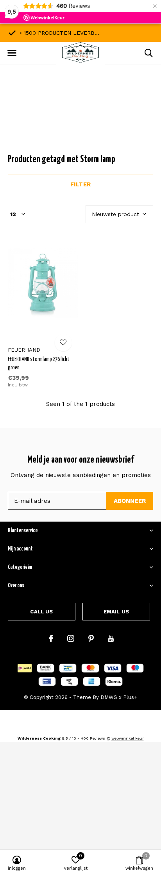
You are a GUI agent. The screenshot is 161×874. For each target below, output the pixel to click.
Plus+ (130, 697)
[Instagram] (70, 638)
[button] (11, 53)
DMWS (108, 697)
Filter (80, 184)
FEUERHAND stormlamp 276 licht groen (39, 363)
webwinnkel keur (127, 738)
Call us (41, 612)
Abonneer (130, 500)
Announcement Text (80, 116)
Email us (116, 612)
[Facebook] (51, 638)
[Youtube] (111, 638)
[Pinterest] (91, 638)
